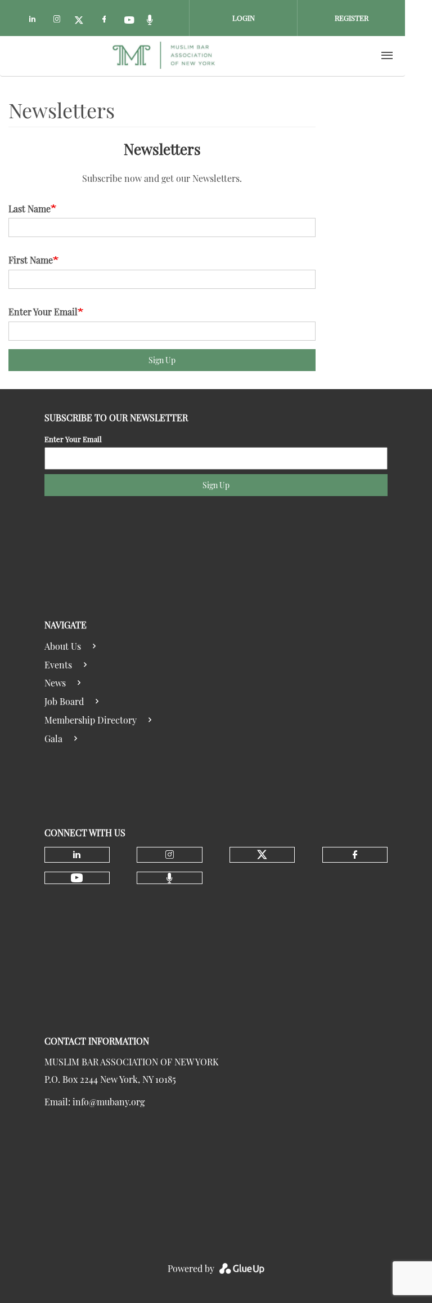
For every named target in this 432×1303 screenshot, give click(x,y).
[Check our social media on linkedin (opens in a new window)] (35, 20)
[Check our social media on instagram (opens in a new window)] (59, 20)
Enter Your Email (43, 312)
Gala (53, 738)
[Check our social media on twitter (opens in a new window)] (82, 20)
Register (351, 18)
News (55, 683)
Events (58, 665)
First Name (30, 260)
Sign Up (162, 360)
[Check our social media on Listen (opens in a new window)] (153, 20)
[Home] (163, 55)
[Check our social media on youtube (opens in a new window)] (130, 20)
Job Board (64, 701)
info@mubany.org (109, 1102)
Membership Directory (90, 720)
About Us (62, 646)
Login (243, 18)
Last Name (29, 209)
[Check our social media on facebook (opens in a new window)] (106, 20)
